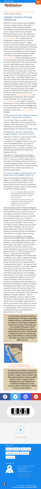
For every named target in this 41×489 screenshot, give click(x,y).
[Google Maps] (36, 397)
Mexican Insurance (10, 38)
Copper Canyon (28, 12)
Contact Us (10, 457)
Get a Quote (11, 1)
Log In (5, 1)
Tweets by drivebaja (20, 437)
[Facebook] (5, 397)
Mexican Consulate (27, 110)
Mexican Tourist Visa (10, 101)
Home (6, 12)
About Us (16, 449)
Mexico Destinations (15, 12)
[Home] (13, 5)
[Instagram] (25, 397)
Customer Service (12, 453)
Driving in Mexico (9, 58)
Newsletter (24, 453)
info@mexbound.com (24, 471)
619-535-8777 (22, 469)
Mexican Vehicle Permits (24, 95)
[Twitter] (15, 397)
